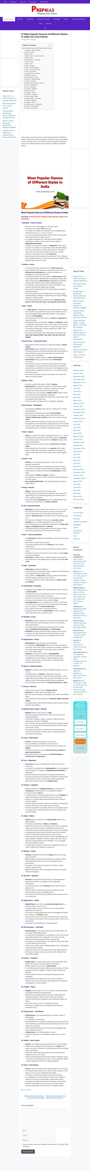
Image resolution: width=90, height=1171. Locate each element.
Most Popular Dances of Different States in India (36, 48)
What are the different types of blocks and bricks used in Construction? (79, 334)
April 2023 (77, 397)
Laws (40, 23)
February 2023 (78, 403)
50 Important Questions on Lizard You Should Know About (79, 644)
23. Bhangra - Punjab (30, 92)
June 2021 (77, 457)
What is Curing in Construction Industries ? (79, 344)
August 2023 (77, 385)
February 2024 (78, 370)
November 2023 (79, 379)
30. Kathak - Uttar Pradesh (31, 106)
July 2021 (76, 454)
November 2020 (79, 472)
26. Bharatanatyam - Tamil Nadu (32, 98)
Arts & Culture (8, 19)
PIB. (40, 141)
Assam (63, 270)
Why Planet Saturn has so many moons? (9, 106)
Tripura (46, 990)
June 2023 (77, 391)
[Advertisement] (45, 123)
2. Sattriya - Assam (29, 52)
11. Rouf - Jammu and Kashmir (32, 69)
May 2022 (76, 430)
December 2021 (78, 442)
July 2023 (76, 388)
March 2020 (77, 496)
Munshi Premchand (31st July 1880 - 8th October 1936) (80, 625)
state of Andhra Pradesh (44, 233)
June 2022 (77, 427)
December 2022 (79, 409)
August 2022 (77, 421)
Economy (48, 23)
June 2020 (77, 487)
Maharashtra (52, 741)
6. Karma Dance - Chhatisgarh (32, 59)
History (66, 19)
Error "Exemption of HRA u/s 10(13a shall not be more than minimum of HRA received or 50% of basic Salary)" (80, 578)
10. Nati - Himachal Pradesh (31, 67)
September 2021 (79, 448)
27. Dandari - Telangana (30, 100)
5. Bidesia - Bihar (28, 58)
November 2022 (79, 412)
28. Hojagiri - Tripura (29, 102)
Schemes (20, 19)
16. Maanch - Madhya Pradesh (32, 79)
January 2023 (78, 406)
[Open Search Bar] (45, 28)
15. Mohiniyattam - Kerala (31, 77)
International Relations (79, 19)
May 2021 (76, 460)
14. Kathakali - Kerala (29, 75)
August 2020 (77, 481)
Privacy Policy (32, 1)
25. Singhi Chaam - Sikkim (31, 96)
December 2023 (79, 376)
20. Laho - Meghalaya (30, 87)
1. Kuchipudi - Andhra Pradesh (32, 50)
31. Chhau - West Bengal (30, 108)
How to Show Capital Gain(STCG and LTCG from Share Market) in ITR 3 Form (79, 563)
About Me (22, 1)
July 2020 (76, 484)
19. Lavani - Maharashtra (30, 85)
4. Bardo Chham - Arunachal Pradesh (34, 56)
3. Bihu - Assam (28, 54)
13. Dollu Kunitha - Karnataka (32, 73)
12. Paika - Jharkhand (30, 71)
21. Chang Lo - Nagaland (30, 88)
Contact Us (13, 1)
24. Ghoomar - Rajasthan (31, 94)
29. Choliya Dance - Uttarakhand (33, 104)
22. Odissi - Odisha (29, 90)
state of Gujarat (63, 435)
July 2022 (76, 424)
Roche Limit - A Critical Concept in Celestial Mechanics (10, 98)
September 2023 (79, 382)
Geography (56, 19)
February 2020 (78, 499)
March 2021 (77, 466)
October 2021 (78, 445)
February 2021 (78, 469)
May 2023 (76, 394)
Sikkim (44, 906)
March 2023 (77, 400)
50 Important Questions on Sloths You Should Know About (79, 673)
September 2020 (79, 478)
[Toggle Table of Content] (49, 45)
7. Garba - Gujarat (29, 61)
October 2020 (78, 475)
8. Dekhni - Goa (28, 63)
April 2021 (76, 463)
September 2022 (79, 418)
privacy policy (80, 748)
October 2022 (78, 415)
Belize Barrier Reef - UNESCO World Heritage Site (79, 635)
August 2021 (77, 451)
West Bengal (64, 1069)
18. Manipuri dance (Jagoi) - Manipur (34, 83)
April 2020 (77, 493)
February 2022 (78, 436)
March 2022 (77, 433)
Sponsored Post (44, 1)
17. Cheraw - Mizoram (30, 81)
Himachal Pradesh (62, 509)
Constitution (30, 19)
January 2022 (78, 439)
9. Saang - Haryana (29, 65)
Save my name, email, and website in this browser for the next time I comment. (46, 1145)
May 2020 (76, 490)
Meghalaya (29, 766)
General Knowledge (43, 19)
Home (5, 1)
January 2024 (78, 373)
